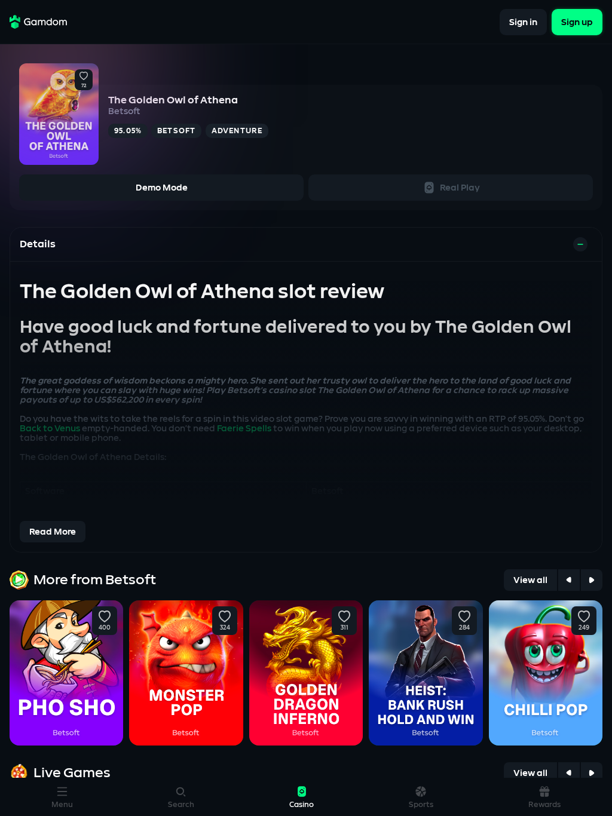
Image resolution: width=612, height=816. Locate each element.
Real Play (460, 188)
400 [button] (105, 628)
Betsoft (124, 111)
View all (530, 580)
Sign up (577, 22)
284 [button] (464, 628)
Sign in (523, 22)
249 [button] (584, 628)
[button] (83, 76)
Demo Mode (162, 188)
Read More (52, 532)
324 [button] (224, 628)
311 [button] (344, 628)
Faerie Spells (244, 429)
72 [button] (83, 86)
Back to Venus (50, 429)
